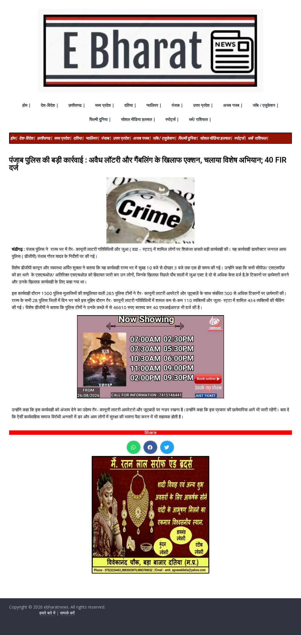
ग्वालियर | (154, 105)
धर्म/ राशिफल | (200, 119)
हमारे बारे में (47, 613)
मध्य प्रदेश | (104, 105)
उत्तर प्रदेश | (203, 105)
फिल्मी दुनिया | (100, 119)
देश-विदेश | (49, 105)
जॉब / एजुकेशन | (266, 105)
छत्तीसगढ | (76, 105)
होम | (26, 105)
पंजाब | (177, 105)
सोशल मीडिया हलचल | (138, 119)
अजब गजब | (233, 105)
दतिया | (130, 105)
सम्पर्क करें (67, 613)
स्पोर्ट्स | (172, 119)
